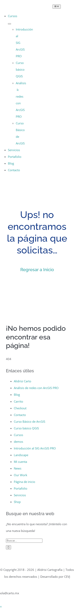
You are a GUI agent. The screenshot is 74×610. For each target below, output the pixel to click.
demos (18, 442)
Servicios (20, 495)
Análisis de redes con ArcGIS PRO (36, 388)
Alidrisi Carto (22, 381)
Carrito (18, 401)
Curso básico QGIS (26, 428)
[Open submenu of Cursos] (9, 23)
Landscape (21, 455)
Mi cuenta (20, 462)
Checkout (20, 408)
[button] (1, 607)
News (17, 468)
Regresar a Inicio (37, 269)
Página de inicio (24, 482)
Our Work (20, 475)
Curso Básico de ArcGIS (29, 421)
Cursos (18, 435)
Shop (17, 502)
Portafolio (20, 488)
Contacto (20, 415)
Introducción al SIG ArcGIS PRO (35, 448)
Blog (17, 394)
